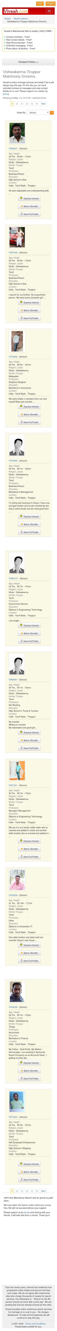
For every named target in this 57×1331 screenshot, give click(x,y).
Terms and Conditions (35, 1323)
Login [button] (40, 3)
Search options (21, 18)
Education (13, 176)
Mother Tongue (16, 165)
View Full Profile (30, 214)
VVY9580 (13, 460)
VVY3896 (13, 356)
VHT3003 (13, 1116)
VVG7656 (13, 252)
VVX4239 (13, 1007)
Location (13, 182)
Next (43, 103)
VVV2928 (13, 895)
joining (6, 93)
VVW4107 (13, 578)
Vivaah (7, 18)
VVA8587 (13, 679)
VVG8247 (13, 148)
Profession (14, 170)
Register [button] (50, 3)
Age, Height (14, 153)
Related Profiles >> (28, 62)
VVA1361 (13, 785)
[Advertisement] (28, 543)
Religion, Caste (16, 159)
